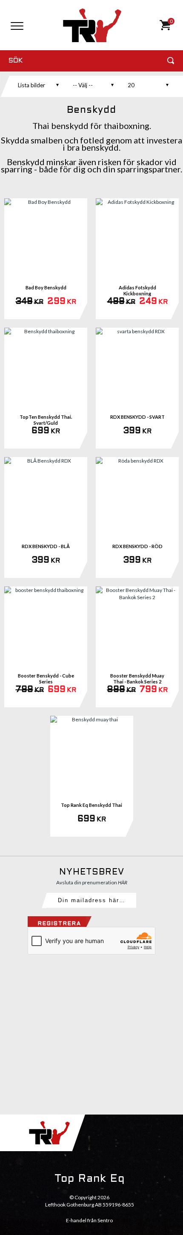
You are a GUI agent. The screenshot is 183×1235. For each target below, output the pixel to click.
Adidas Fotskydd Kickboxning (137, 290)
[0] (165, 28)
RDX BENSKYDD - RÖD (137, 546)
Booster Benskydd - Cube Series (46, 678)
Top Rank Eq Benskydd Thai (91, 805)
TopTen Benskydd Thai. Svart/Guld (46, 420)
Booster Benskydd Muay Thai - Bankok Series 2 (137, 678)
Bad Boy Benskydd (46, 287)
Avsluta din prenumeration (91, 882)
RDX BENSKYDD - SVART (137, 417)
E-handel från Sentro (89, 1220)
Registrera (59, 923)
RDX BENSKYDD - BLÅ (46, 546)
